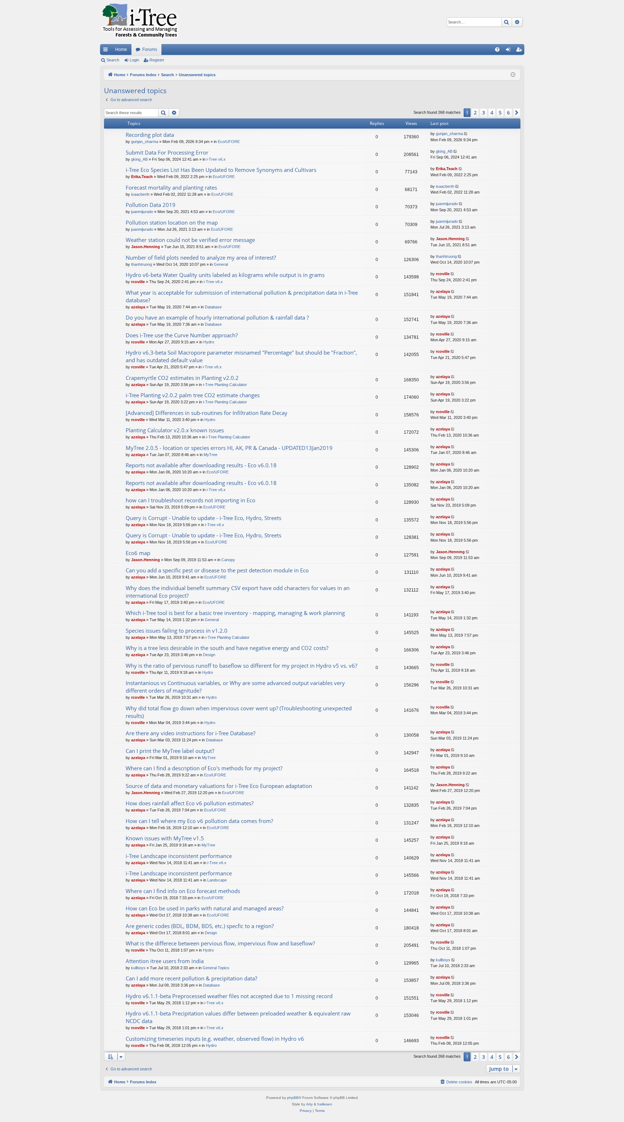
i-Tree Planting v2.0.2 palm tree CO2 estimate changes (193, 395)
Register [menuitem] (520, 51)
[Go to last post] (466, 134)
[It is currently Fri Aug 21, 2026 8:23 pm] (513, 75)
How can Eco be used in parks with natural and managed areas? (204, 908)
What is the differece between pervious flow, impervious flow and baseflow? (220, 943)
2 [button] (475, 112)
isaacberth (140, 194)
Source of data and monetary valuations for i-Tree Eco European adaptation (219, 785)
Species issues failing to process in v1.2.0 (177, 630)
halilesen (324, 1104)
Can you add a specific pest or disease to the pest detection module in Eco (217, 570)
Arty (309, 1104)
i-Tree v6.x (216, 159)
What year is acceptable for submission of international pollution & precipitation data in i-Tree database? (242, 296)
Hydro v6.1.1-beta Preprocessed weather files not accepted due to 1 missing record (229, 996)
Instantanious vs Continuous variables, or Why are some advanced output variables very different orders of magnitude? (235, 686)
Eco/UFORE (229, 141)
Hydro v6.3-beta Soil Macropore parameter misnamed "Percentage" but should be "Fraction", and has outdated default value (241, 356)
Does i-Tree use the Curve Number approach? (182, 335)
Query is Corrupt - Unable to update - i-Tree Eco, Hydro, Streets (203, 517)
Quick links (107, 51)
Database (213, 307)
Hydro (208, 342)
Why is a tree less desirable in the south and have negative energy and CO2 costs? (227, 647)
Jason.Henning (145, 246)
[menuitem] (497, 49)
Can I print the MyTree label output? (170, 750)
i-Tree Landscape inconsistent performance (179, 855)
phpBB (293, 1098)
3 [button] (483, 112)
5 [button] (500, 112)
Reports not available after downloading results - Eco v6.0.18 (201, 465)
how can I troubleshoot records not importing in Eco (190, 500)
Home (121, 49)
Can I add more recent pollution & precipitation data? (191, 978)
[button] (516, 112)
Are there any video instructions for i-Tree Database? (190, 733)
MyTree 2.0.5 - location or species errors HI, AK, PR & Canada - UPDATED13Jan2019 (229, 447)
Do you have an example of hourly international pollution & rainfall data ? (217, 317)
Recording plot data (150, 134)
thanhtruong (141, 264)
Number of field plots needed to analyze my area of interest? (201, 257)
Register (157, 60)
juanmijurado (142, 211)
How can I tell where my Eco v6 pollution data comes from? (199, 820)
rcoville (138, 282)
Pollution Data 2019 (151, 204)
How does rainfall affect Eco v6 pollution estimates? (190, 803)
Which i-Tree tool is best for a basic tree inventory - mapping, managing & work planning (235, 612)
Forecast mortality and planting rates (171, 187)
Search (113, 60)
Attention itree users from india (165, 961)
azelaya (138, 307)
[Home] (139, 22)
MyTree (210, 454)
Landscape (217, 880)
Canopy (228, 560)
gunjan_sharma (144, 141)
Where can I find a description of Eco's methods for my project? (204, 768)
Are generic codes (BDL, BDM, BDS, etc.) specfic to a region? (200, 926)
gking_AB (139, 159)
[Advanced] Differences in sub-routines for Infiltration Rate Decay (206, 412)
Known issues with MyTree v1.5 (165, 838)
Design (209, 655)
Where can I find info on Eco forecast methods (183, 890)
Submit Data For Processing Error (167, 152)
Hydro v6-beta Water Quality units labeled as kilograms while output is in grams (225, 274)
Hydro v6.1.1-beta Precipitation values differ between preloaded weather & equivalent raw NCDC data (238, 1017)
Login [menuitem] (510, 51)
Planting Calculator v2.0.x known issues (175, 430)
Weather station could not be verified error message (190, 239)
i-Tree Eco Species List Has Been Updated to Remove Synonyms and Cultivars (221, 169)
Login (134, 60)
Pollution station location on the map (172, 222)
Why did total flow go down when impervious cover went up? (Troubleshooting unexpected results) (239, 712)
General (221, 264)
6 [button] (508, 112)
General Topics (216, 968)
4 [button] (491, 112)
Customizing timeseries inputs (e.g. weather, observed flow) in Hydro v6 (215, 1038)
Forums (149, 49)
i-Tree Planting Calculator (225, 384)
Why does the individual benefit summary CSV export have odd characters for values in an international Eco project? (238, 591)
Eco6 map (138, 552)
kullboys (138, 968)
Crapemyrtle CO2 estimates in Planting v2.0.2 (182, 377)
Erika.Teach (142, 176)
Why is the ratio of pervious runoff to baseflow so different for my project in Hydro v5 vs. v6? (241, 665)
